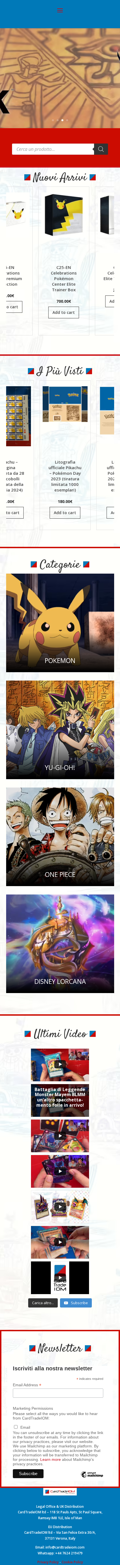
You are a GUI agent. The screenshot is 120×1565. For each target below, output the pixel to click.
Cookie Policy (72, 1562)
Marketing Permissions (33, 1408)
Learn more (50, 1459)
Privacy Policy (48, 1562)
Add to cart (37, 312)
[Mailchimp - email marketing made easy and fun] (92, 1478)
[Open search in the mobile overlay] (60, 149)
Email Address (27, 1385)
